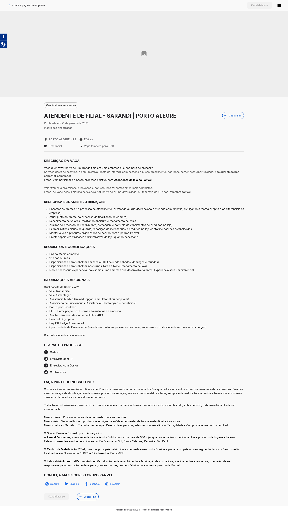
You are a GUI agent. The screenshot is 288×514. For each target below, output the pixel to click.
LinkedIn (74, 483)
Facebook (94, 483)
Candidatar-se (259, 5)
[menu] (279, 5)
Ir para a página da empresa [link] (28, 5)
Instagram (115, 483)
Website (54, 483)
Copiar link (235, 115)
